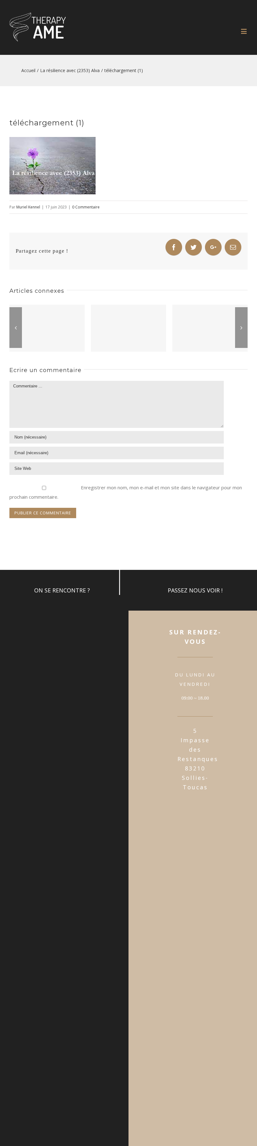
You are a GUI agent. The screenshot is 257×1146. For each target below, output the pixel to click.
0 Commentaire (86, 207)
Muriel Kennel (28, 207)
